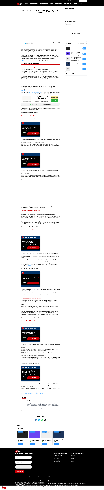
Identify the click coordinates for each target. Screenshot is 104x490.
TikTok (72, 461)
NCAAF (76, 11)
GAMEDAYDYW (54, 97)
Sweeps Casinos (58, 3)
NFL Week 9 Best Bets (27, 393)
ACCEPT (3, 488)
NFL (67, 11)
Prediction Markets (68, 3)
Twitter (72, 458)
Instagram (73, 455)
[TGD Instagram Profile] (74, 0)
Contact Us (56, 463)
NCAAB (79, 11)
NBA (69, 11)
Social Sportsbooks (78, 3)
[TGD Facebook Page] (70, 0)
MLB (71, 11)
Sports (26, 3)
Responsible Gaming (44, 101)
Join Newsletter (19, 471)
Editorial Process (57, 461)
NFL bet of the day (31, 265)
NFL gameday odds (26, 60)
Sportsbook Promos (34, 3)
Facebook (73, 460)
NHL (73, 11)
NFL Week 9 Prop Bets (38, 393)
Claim (20, 443)
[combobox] (79, 1)
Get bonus (54, 100)
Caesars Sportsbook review (35, 92)
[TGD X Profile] (72, 1)
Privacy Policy (56, 458)
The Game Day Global (58, 455)
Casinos (51, 3)
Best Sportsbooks (44, 3)
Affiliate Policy (56, 460)
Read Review (37, 101)
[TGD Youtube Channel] (68, 0)
